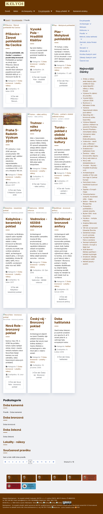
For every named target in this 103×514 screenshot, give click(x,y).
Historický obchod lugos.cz (91, 477)
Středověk (84, 51)
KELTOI (38, 505)
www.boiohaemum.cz (31, 507)
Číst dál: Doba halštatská (64, 358)
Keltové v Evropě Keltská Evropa (30, 478)
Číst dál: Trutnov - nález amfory (39, 185)
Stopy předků (61, 11)
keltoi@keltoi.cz (22, 500)
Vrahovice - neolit (89, 141)
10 (37, 462)
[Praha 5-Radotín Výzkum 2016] (12, 119)
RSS (78, 507)
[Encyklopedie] (51, 11)
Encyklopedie (44, 11)
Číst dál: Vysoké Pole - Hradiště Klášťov (39, 79)
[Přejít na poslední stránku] (53, 462)
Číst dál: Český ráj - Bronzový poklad (39, 375)
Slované (83, 48)
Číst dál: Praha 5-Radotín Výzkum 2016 (15, 192)
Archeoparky (27, 11)
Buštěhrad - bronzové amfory (63, 222)
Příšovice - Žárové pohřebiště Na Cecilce (14, 39)
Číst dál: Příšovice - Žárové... (15, 98)
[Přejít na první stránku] (5, 462)
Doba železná (12, 429)
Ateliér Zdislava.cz (30, 486)
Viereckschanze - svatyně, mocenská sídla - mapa (90, 196)
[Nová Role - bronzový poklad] (14, 316)
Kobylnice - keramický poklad (14, 222)
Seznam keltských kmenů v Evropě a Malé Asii (90, 244)
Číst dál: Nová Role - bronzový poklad (14, 384)
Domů (7, 11)
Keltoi (15, 11)
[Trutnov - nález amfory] (37, 114)
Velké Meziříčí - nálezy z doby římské (89, 88)
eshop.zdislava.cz (15, 485)
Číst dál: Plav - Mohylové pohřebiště (64, 83)
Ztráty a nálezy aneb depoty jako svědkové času (89, 81)
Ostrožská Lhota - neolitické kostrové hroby (90, 184)
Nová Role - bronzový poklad (14, 329)
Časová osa (84, 61)
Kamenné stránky (80, 11)
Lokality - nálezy (14, 442)
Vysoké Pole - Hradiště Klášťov (36, 34)
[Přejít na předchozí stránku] (9, 462)
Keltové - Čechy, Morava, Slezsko (14, 478)
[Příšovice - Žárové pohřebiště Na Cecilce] (14, 26)
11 (41, 462)
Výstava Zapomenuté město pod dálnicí (90, 110)
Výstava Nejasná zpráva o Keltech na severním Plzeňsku (90, 124)
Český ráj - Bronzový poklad (38, 322)
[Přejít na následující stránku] (49, 462)
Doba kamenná (13, 405)
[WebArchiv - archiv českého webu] (63, 507)
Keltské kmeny (60, 477)
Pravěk (82, 33)
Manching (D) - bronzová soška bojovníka (89, 117)
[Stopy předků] (68, 11)
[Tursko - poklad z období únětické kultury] (63, 115)
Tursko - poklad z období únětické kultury (60, 135)
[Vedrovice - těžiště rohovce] (39, 209)
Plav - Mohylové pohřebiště (62, 35)
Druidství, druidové (75, 477)
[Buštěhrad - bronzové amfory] (63, 209)
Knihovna (83, 30)
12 (46, 462)
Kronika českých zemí (88, 54)
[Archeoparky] (33, 11)
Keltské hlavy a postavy (45, 477)
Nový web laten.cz (90, 158)
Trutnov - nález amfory (37, 126)
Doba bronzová (13, 417)
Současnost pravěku (17, 450)
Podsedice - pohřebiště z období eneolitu (89, 208)
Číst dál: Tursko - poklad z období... (64, 191)
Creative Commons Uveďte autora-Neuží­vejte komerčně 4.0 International (74, 505)
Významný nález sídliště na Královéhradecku (89, 136)
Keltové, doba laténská (88, 37)
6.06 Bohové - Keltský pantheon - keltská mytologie (90, 251)
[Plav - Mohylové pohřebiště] (63, 25)
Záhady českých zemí (88, 57)
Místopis (83, 27)
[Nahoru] (99, 510)
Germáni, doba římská (88, 42)
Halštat (68, 346)
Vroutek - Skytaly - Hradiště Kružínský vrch (90, 167)
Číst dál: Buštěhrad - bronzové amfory (63, 299)
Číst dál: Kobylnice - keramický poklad (14, 289)
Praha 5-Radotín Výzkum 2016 (12, 135)
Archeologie (84, 24)
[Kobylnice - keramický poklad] (14, 209)
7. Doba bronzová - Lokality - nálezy (14, 83)
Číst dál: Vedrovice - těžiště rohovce (39, 280)
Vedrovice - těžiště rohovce (38, 222)
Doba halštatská (62, 320)
